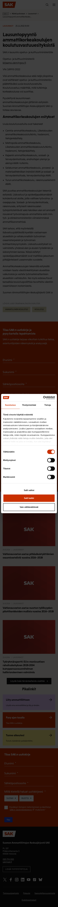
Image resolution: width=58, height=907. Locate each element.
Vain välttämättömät (29, 507)
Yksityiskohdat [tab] (29, 405)
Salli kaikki (29, 498)
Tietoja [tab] (47, 405)
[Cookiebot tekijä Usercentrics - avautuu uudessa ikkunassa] (43, 397)
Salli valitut (29, 490)
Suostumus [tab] (10, 405)
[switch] (51, 460)
